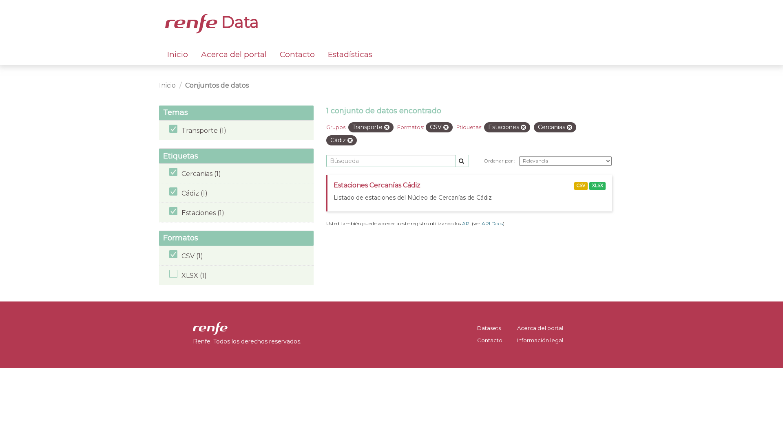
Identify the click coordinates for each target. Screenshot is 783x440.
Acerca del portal (234, 54)
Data (238, 22)
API (466, 223)
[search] (462, 161)
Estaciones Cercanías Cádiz (377, 185)
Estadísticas (350, 54)
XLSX (597, 185)
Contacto (297, 54)
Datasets (489, 328)
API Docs (492, 223)
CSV (581, 185)
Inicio (177, 54)
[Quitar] (386, 127)
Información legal (540, 340)
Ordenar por (499, 161)
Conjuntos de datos (217, 85)
